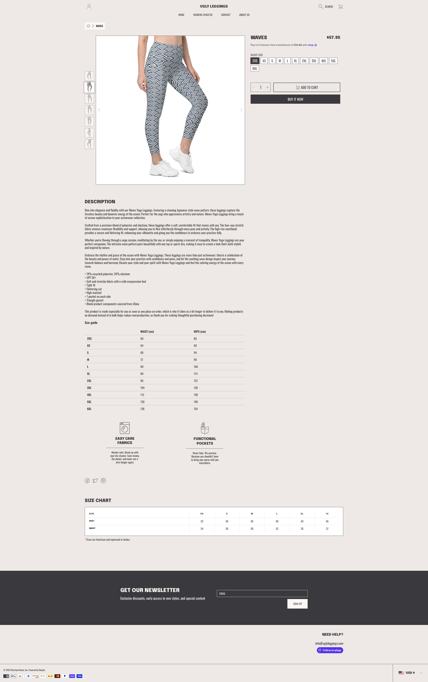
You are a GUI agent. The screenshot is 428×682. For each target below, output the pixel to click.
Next (241, 110)
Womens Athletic (202, 15)
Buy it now (295, 99)
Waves (99, 26)
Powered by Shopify (37, 670)
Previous (99, 110)
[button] (327, 6)
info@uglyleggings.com (329, 643)
